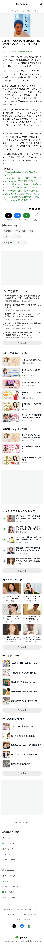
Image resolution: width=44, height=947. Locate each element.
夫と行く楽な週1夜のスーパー (22, 726)
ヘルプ (38, 909)
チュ (5, 236)
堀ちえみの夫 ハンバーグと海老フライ (26, 745)
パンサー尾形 (20, 231)
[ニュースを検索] (41, 4)
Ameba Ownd (10, 860)
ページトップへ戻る (22, 822)
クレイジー (16, 236)
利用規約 (11, 914)
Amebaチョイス (10, 838)
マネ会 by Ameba (11, 849)
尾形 (31, 231)
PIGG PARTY (9, 870)
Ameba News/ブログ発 (25, 52)
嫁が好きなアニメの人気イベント (24, 764)
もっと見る (22, 343)
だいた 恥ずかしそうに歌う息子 (23, 735)
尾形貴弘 (7, 231)
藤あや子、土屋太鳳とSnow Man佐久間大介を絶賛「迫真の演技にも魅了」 (23, 324)
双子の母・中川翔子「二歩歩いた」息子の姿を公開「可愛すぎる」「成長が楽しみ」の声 (28, 529)
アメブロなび (9, 892)
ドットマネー (9, 843)
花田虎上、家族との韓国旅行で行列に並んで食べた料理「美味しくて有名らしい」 (23, 333)
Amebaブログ (10, 854)
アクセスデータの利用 (22, 919)
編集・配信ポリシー (23, 909)
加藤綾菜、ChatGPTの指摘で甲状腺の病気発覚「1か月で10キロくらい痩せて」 (28, 550)
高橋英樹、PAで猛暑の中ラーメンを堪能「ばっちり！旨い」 (23, 306)
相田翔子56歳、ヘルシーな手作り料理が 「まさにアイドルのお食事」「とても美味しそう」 (28, 560)
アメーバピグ (9, 865)
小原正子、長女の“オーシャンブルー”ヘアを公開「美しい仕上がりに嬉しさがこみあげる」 (22, 315)
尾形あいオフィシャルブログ (15, 242)
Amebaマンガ (10, 876)
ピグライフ (8, 881)
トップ (4, 10)
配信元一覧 (7, 909)
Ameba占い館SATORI (12, 887)
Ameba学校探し (10, 897)
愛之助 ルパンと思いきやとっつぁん (25, 754)
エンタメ (15, 10)
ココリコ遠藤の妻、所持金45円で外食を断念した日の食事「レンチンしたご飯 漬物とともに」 (23, 297)
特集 (36, 10)
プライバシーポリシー (27, 914)
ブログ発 (26, 10)
